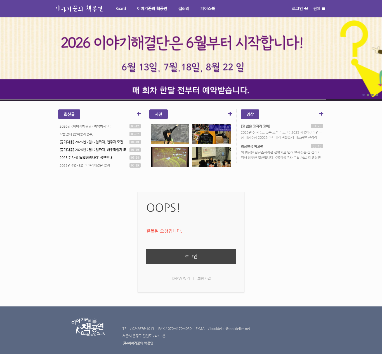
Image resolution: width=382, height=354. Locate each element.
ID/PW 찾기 (180, 278)
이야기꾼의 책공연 (152, 8)
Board (120, 8)
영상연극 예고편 (252, 146)
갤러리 (183, 8)
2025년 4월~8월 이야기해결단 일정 (85, 165)
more (191, 59)
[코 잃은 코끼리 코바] (255, 126)
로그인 (297, 8)
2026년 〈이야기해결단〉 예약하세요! (85, 126)
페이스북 (208, 8)
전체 (316, 8)
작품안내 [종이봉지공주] (76, 134)
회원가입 (204, 278)
